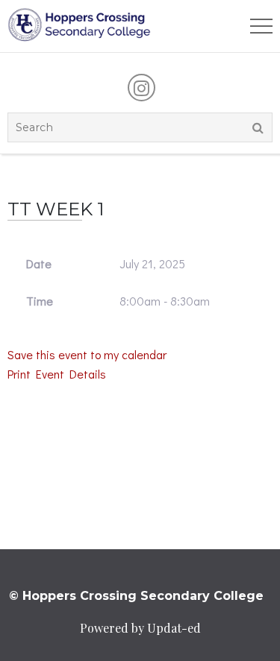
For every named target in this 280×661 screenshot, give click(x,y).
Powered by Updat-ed (140, 628)
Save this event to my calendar (87, 354)
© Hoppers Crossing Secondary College (136, 596)
